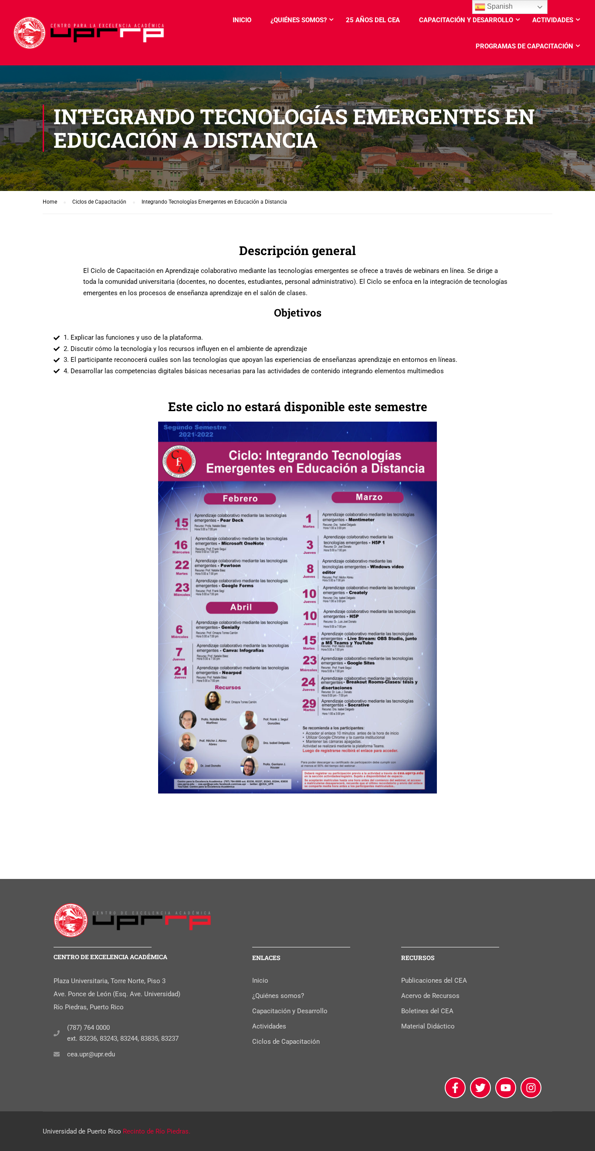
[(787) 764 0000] (57, 1033)
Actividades (552, 20)
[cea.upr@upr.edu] (57, 1054)
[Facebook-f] (455, 1087)
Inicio (242, 20)
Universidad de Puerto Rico (82, 1131)
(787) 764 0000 (88, 1028)
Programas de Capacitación (524, 46)
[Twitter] (480, 1087)
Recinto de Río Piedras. (156, 1131)
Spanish (499, 6)
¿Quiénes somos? (298, 20)
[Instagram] (531, 1087)
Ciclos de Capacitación (286, 1041)
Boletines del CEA (427, 1011)
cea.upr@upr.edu (91, 1054)
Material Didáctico (428, 1026)
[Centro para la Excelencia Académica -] (89, 37)
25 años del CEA (373, 20)
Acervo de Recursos (430, 996)
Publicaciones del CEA (434, 980)
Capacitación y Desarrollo (466, 20)
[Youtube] (505, 1087)
